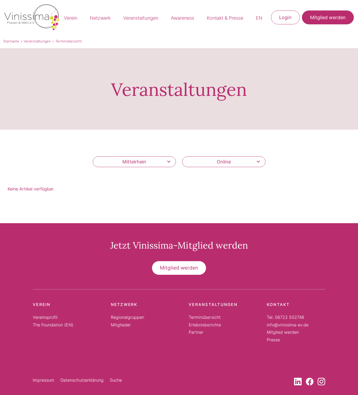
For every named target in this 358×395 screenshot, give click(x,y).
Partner (196, 332)
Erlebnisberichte (205, 324)
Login (285, 17)
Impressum (43, 380)
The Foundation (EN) (53, 324)
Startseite (11, 41)
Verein (70, 18)
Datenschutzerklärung (82, 380)
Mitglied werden (328, 17)
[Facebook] (309, 383)
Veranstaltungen (140, 18)
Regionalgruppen (127, 317)
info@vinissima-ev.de (288, 324)
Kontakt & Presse (225, 18)
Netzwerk (100, 18)
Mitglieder (121, 324)
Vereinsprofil (45, 317)
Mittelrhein (134, 161)
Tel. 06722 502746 (286, 317)
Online (224, 161)
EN (259, 18)
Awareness (182, 18)
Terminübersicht (204, 317)
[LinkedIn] (298, 383)
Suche (116, 380)
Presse (273, 339)
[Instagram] (321, 383)
